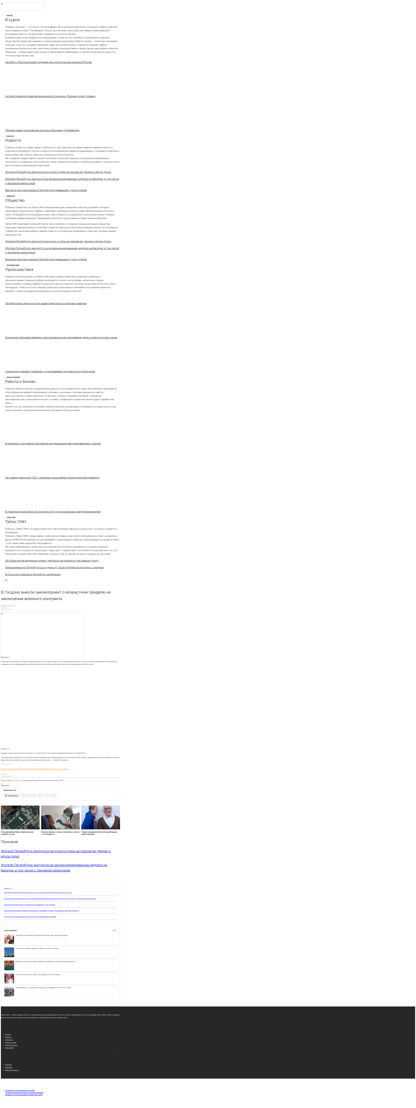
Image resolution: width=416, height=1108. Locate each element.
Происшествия (12, 265)
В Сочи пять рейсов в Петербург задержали (33, 574)
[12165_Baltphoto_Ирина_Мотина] (23, 472)
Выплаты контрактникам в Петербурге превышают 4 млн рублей (46, 190)
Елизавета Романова (8, 605)
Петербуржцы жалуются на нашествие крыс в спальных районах (46, 303)
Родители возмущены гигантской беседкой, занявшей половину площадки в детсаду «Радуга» (41, 911)
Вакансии (8, 1067)
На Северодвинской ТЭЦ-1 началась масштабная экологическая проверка (52, 477)
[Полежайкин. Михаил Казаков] (23, 90)
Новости (10, 136)
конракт (7, 785)
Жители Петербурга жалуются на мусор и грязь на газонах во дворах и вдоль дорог (58, 172)
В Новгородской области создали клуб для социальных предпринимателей (53, 511)
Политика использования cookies (19, 1090)
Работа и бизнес (13, 377)
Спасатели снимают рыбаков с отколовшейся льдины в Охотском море (50, 371)
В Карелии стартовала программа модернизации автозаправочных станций (53, 443)
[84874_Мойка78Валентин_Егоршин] (23, 124)
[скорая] (23, 331)
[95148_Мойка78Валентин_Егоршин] (23, 365)
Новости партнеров (60, 930)
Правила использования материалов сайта (24, 1095)
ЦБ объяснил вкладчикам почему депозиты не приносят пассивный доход (51, 560)
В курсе (9, 15)
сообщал (16, 780)
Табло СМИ (10, 517)
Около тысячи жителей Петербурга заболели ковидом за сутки (34, 769)
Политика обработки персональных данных (24, 1093)
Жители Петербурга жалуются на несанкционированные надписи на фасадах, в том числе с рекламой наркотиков (50, 899)
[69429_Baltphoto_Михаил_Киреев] (23, 437)
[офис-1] (23, 506)
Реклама (8, 1065)
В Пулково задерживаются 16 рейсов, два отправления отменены (30, 917)
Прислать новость (12, 1070)
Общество (10, 196)
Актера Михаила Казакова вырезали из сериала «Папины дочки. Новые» (50, 96)
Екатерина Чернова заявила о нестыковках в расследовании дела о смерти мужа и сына (61, 337)
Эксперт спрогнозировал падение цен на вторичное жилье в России (48, 62)
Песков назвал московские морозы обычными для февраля (42, 130)
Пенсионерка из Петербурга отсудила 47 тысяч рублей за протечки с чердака (54, 567)
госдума (2, 785)
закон (5, 785)
